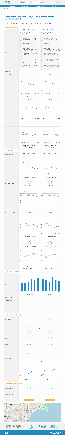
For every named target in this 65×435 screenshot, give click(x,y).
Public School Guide (42, 426)
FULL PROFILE (29, 400)
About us (31, 426)
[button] (25, 417)
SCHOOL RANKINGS (25, 6)
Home (31, 425)
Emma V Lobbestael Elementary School (28, 30)
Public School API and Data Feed (55, 427)
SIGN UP (57, 2)
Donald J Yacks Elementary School (48, 30)
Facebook (7, 433)
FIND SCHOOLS (12, 6)
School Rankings (33, 428)
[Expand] (5, 408)
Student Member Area (42, 425)
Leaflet (55, 421)
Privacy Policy (57, 433)
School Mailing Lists (53, 426)
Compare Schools (42, 427)
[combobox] (29, 3)
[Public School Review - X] (5, 433)
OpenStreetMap (58, 421)
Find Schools (32, 427)
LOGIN (53, 2)
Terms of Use (52, 433)
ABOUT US (54, 6)
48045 (29, 32)
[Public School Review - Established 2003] (8, 2)
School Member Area (53, 425)
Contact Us (41, 428)
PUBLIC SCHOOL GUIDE (40, 6)
